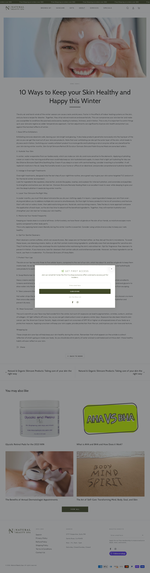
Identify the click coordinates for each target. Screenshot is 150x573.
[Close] (111, 268)
